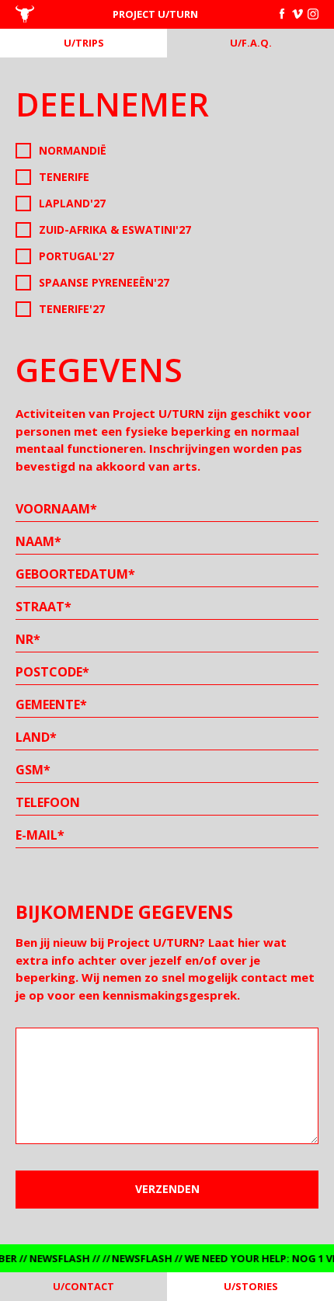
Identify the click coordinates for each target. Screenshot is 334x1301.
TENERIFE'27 (72, 308)
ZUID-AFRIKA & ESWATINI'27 (115, 229)
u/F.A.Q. (251, 43)
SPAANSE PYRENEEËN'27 (104, 282)
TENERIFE (64, 176)
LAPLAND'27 (72, 203)
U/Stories (251, 1286)
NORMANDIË (72, 150)
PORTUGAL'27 (76, 256)
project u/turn (155, 14)
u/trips (84, 43)
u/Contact (83, 1286)
